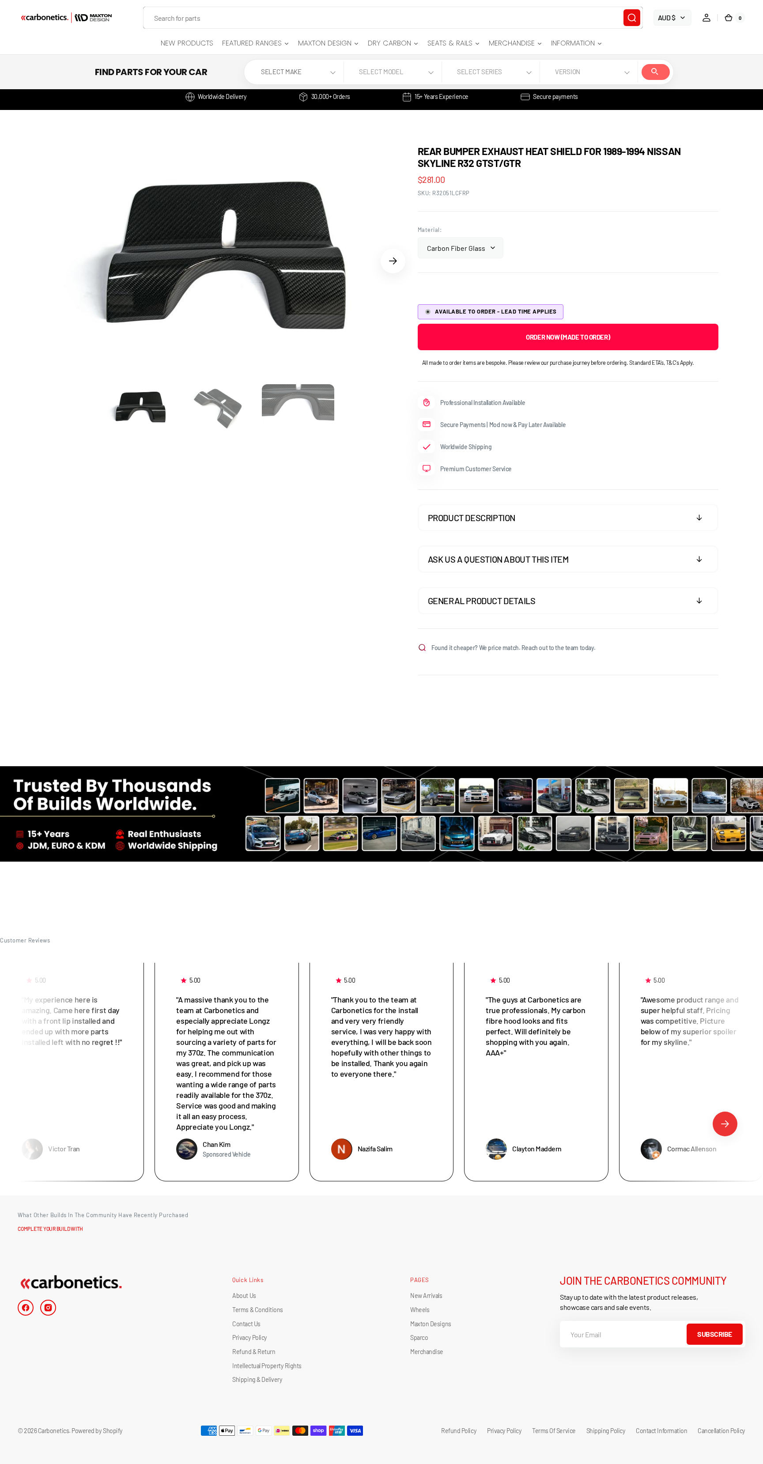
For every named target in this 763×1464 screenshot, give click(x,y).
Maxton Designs (430, 1324)
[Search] (631, 17)
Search (656, 72)
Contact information (661, 1430)
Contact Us (246, 1324)
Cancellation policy (721, 1430)
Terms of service (553, 1430)
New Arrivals (426, 1295)
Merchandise (426, 1351)
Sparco (419, 1337)
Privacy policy (504, 1430)
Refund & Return (253, 1351)
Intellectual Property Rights (266, 1365)
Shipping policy (606, 1430)
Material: (430, 229)
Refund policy (458, 1430)
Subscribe (714, 1334)
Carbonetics (53, 1430)
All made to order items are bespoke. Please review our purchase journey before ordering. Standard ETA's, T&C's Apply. (558, 362)
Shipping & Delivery (257, 1379)
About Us (244, 1295)
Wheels (419, 1309)
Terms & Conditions (257, 1309)
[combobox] (393, 18)
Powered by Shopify (97, 1430)
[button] (706, 17)
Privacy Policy (249, 1337)
